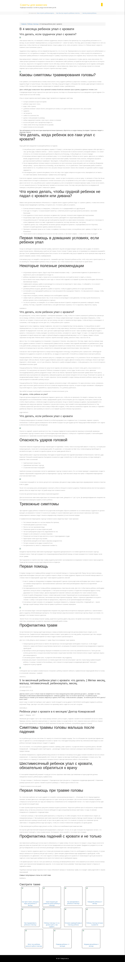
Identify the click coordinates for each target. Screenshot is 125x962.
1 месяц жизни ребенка (89, 13)
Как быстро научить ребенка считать (68, 13)
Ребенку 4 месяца (32, 24)
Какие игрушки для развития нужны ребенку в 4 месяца (51, 903)
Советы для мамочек (33, 5)
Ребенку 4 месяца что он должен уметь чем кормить (52, 924)
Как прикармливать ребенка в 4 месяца (73, 902)
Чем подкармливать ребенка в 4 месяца (30, 924)
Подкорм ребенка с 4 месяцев (62, 945)
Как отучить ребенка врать (45, 13)
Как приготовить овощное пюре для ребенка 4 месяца (30, 903)
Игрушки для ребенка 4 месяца (91, 945)
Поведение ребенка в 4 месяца (94, 902)
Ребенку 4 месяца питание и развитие (94, 924)
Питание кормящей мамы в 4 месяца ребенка (73, 924)
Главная (23, 24)
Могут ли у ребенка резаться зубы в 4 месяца (34, 945)
